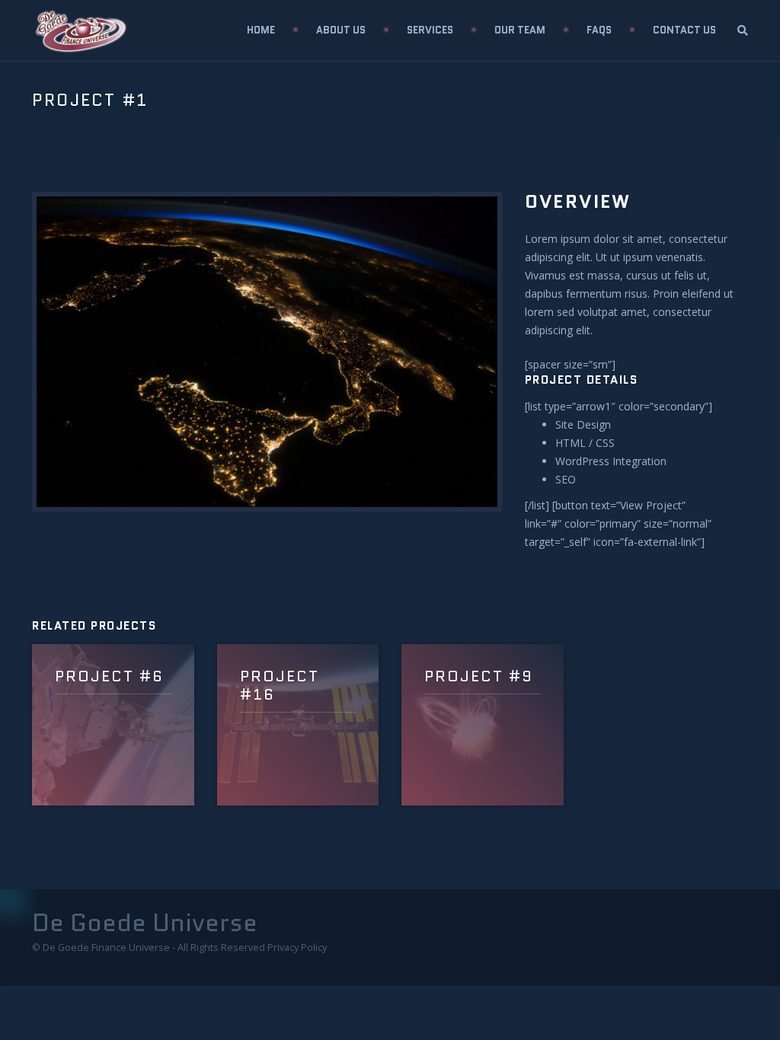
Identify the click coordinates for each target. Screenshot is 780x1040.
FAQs (599, 30)
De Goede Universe (144, 922)
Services (430, 30)
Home (261, 30)
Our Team (519, 30)
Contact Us (684, 30)
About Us (341, 30)
